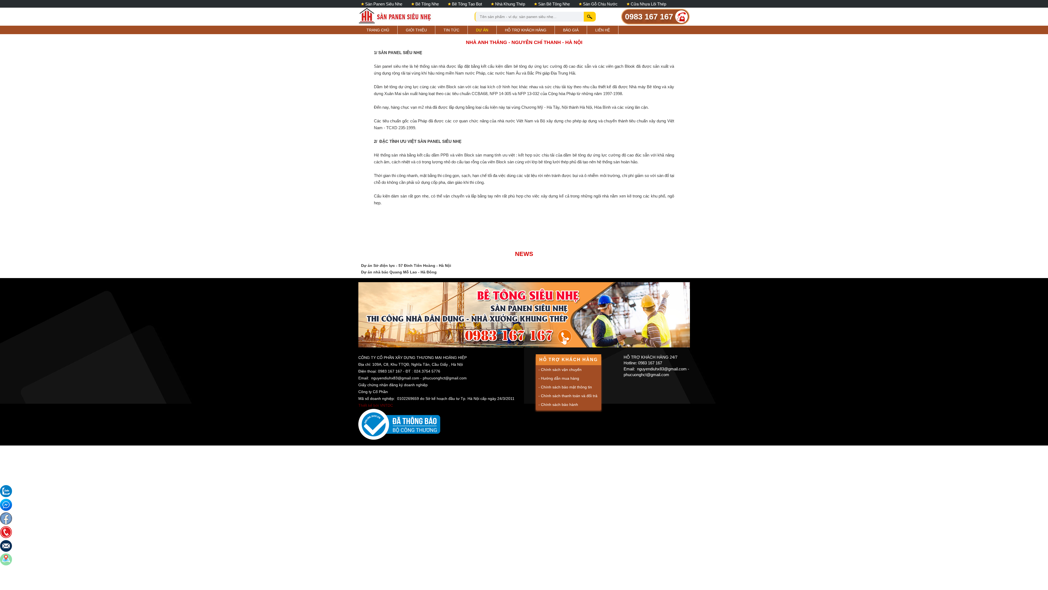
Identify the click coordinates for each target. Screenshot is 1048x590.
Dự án (482, 30)
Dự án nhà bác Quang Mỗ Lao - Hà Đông (399, 272)
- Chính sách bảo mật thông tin (565, 387)
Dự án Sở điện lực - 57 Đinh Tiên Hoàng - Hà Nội (406, 265)
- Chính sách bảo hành (558, 404)
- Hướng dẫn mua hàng (558, 378)
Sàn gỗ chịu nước (600, 4)
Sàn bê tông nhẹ (554, 4)
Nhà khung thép (510, 4)
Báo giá (571, 30)
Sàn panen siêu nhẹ (383, 4)
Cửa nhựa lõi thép (648, 4)
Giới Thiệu (416, 30)
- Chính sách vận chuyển (560, 369)
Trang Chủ (378, 30)
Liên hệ (602, 30)
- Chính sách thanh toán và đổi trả (567, 396)
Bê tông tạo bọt (467, 4)
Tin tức (451, 30)
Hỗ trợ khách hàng (525, 30)
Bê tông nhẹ (427, 4)
